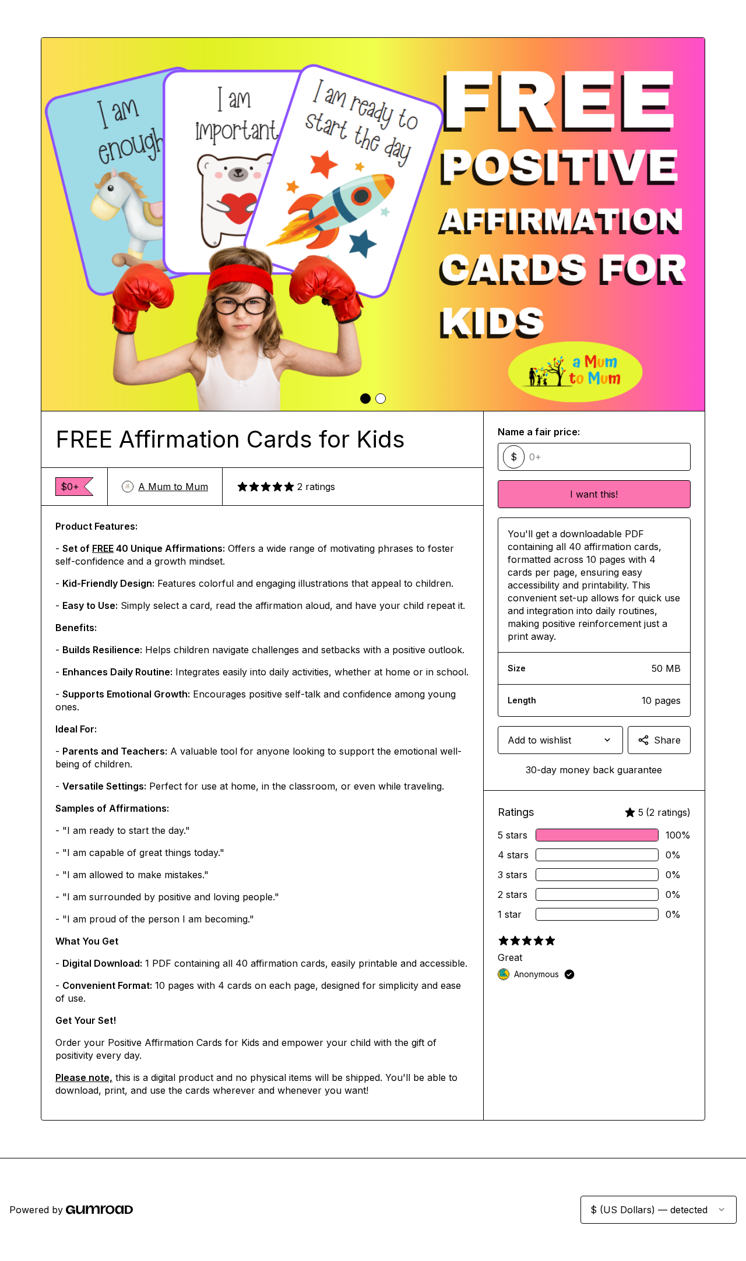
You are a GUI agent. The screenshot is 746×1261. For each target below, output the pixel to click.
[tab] (365, 398)
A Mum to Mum (173, 486)
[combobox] (560, 740)
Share (667, 740)
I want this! (594, 494)
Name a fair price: (539, 432)
